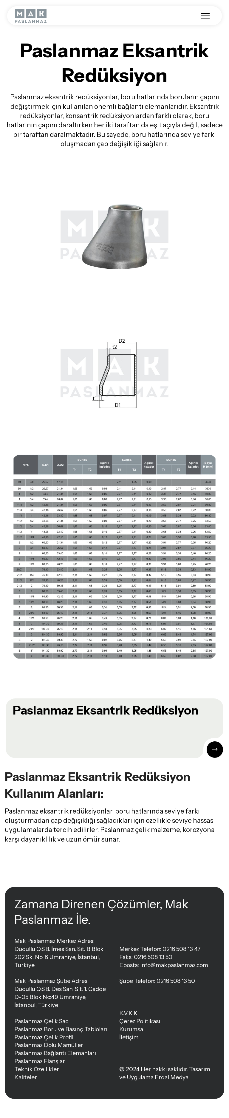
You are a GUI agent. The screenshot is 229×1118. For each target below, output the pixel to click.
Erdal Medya (171, 1077)
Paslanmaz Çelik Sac (41, 1021)
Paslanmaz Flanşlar (39, 1061)
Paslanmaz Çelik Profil (43, 1037)
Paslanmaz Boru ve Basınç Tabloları (60, 1029)
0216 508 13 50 (176, 980)
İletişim (129, 1037)
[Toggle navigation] (205, 16)
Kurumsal (132, 1029)
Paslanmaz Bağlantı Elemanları (55, 1053)
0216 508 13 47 (182, 948)
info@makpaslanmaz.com (174, 965)
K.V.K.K (128, 1013)
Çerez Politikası (139, 1021)
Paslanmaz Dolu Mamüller (48, 1045)
